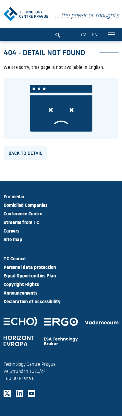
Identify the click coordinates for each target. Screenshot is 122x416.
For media (14, 196)
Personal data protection (30, 267)
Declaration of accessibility (32, 301)
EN (95, 34)
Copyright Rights (21, 284)
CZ (83, 34)
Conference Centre (23, 213)
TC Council (14, 258)
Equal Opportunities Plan (30, 275)
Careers (11, 230)
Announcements (20, 292)
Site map (13, 239)
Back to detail (25, 153)
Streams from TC (21, 222)
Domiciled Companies (25, 205)
